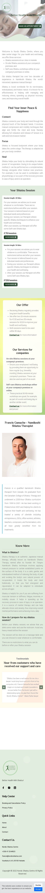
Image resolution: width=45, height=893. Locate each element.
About (4, 850)
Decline (38, 885)
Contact (5, 855)
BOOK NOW (10, 237)
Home (4, 846)
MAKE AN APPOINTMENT (29, 26)
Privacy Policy (7, 831)
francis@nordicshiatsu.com (12, 879)
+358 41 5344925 (8, 875)
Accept (38, 889)
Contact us (14, 335)
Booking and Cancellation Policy (14, 826)
